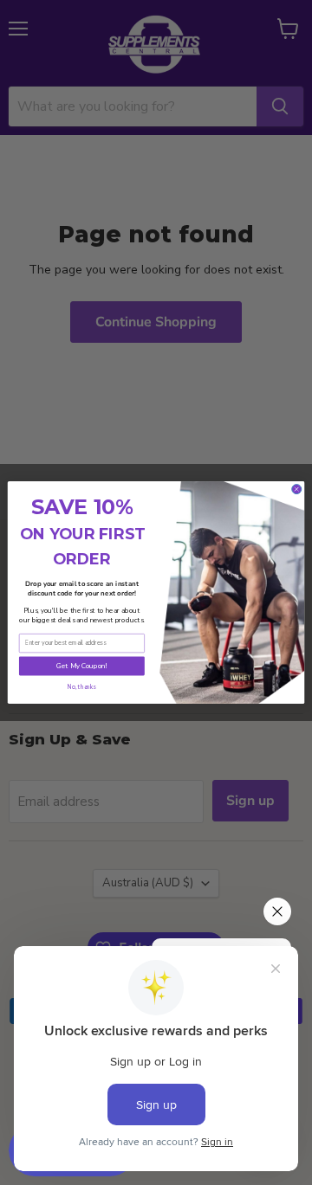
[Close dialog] (297, 489)
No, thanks (82, 687)
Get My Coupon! (81, 666)
